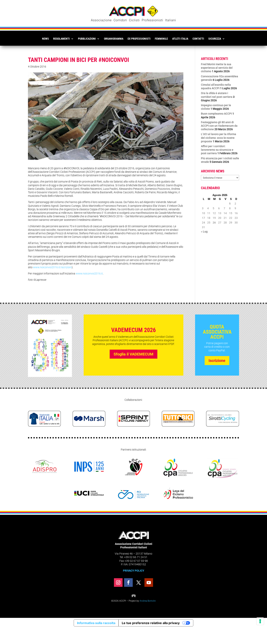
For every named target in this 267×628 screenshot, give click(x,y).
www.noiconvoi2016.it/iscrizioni (52, 267)
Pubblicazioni (87, 38)
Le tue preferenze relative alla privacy (151, 623)
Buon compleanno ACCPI (216, 113)
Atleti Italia (180, 38)
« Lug (204, 231)
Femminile (161, 38)
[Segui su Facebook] (128, 582)
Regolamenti (61, 38)
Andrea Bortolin (148, 600)
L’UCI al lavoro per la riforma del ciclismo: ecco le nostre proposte (218, 138)
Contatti (198, 38)
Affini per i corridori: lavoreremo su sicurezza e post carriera (217, 150)
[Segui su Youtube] (148, 582)
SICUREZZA (214, 38)
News (45, 38)
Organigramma (113, 38)
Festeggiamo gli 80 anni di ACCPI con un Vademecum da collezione (219, 126)
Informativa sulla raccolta (96, 623)
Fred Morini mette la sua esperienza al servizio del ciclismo (217, 68)
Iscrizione (217, 360)
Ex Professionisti (139, 38)
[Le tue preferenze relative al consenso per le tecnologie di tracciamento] (260, 621)
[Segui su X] (138, 582)
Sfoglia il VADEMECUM (133, 354)
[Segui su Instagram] (118, 582)
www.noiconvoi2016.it (89, 273)
